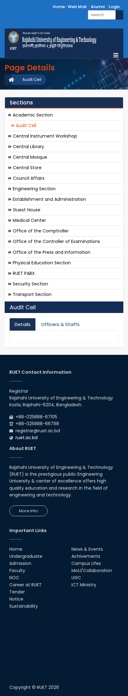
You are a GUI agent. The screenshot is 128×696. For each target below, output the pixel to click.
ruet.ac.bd (27, 437)
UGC (76, 578)
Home (59, 7)
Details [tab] (22, 324)
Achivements (85, 556)
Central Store (26, 168)
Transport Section (31, 294)
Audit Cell (31, 79)
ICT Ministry (83, 585)
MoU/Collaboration (91, 570)
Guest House (25, 210)
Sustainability (23, 606)
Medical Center (28, 220)
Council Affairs (27, 178)
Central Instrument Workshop (44, 136)
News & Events (87, 549)
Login (114, 7)
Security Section (29, 284)
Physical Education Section (41, 263)
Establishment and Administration (48, 199)
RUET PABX (23, 273)
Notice (16, 599)
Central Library (27, 146)
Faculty (17, 570)
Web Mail (77, 7)
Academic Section (32, 115)
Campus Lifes (86, 563)
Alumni (98, 7)
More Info (28, 511)
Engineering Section (33, 189)
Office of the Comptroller (40, 231)
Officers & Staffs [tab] (60, 324)
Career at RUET (25, 585)
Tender (17, 592)
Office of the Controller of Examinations (55, 241)
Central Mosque (29, 157)
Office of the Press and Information (50, 252)
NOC (14, 578)
